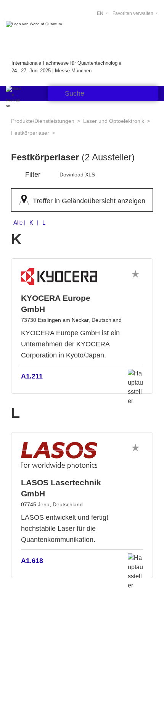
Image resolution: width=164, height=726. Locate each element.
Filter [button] (32, 174)
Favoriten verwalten (133, 13)
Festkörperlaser (30, 133)
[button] (135, 274)
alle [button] (30, 222)
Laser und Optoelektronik (113, 121)
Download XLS (77, 174)
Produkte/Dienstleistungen (42, 121)
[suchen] (55, 93)
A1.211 (32, 376)
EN (101, 13)
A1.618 (32, 560)
